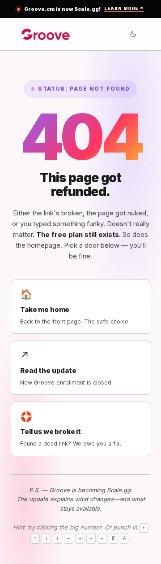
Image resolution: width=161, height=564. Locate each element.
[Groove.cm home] (46, 34)
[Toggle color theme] (133, 34)
